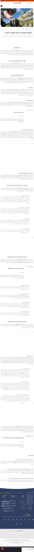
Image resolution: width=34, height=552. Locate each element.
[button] (1, 3)
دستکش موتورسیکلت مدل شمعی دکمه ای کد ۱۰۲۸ (13, 438)
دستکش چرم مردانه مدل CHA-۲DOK (16, 268)
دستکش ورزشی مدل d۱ (19, 112)
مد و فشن (22, 28)
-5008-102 (13, 503)
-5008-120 (13, 505)
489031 (17, 539)
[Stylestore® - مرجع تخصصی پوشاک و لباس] (17, 3)
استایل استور (30, 28)
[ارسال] (1, 6)
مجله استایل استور (26, 28)
